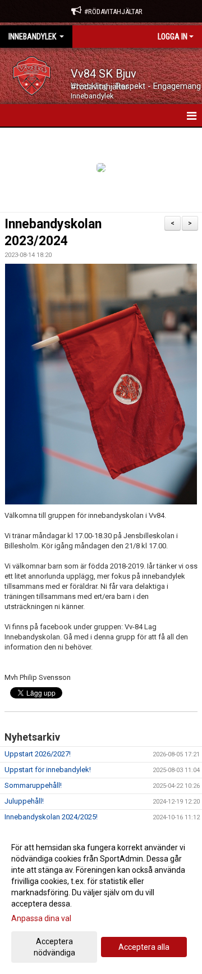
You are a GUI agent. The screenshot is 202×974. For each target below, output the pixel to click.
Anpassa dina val (41, 918)
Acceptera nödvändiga (54, 947)
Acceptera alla (143, 947)
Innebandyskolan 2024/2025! (51, 817)
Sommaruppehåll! (33, 785)
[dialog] (101, 899)
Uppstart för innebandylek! (47, 769)
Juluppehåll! (24, 801)
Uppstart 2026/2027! (37, 754)
